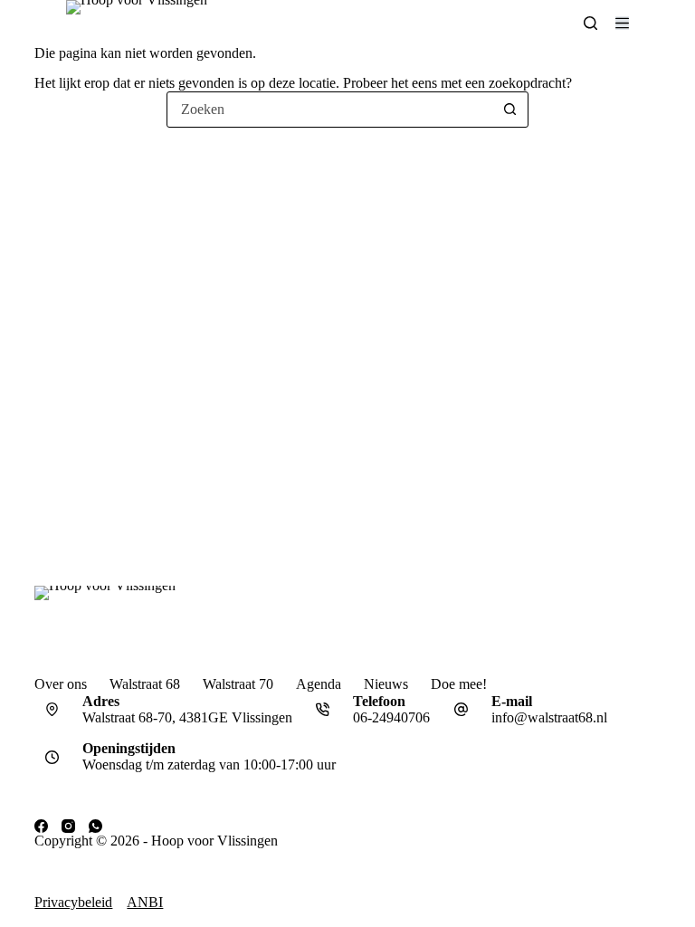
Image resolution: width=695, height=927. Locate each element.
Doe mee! (459, 684)
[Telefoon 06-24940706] (323, 710)
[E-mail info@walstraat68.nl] (460, 710)
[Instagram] (68, 826)
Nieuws (386, 684)
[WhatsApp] (95, 826)
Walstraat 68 (144, 684)
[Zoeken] (590, 23)
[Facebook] (41, 826)
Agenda (318, 684)
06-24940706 (391, 717)
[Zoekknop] (509, 109)
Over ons (60, 684)
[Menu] (622, 23)
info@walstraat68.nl (549, 717)
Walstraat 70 (238, 684)
